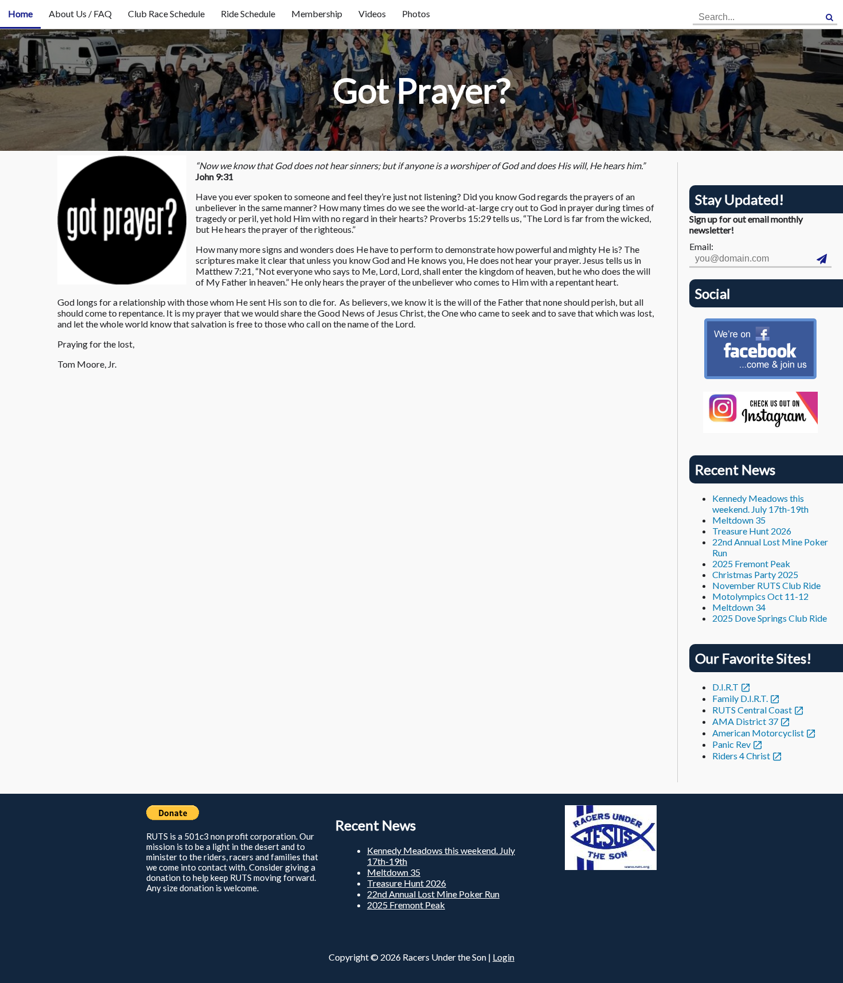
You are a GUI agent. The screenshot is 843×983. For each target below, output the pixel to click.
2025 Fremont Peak (751, 563)
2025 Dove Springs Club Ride (769, 618)
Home (20, 13)
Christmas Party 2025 (755, 574)
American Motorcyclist (758, 732)
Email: (701, 246)
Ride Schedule (248, 13)
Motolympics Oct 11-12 (760, 596)
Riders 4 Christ (741, 755)
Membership (316, 13)
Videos (372, 13)
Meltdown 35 (739, 519)
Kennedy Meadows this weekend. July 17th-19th (760, 503)
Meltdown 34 (739, 607)
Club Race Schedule (166, 13)
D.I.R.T (725, 686)
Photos (416, 13)
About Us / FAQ (80, 13)
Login (503, 956)
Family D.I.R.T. (740, 698)
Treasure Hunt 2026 (751, 530)
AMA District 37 (745, 721)
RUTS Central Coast (752, 709)
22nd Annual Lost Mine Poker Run (433, 893)
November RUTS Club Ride (766, 585)
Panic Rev (731, 744)
